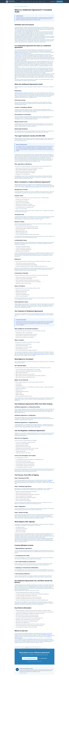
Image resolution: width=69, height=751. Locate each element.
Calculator (27, 1)
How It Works (23, 1)
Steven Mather (27, 646)
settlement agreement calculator (38, 354)
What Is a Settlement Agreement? (22, 6)
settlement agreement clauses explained (32, 186)
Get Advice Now (59, 1)
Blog (37, 1)
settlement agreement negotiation (20, 435)
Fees (31, 1)
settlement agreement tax (40, 314)
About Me (40, 1)
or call (42, 658)
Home (15, 6)
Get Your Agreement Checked (29, 658)
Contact (44, 1)
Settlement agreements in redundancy (21, 92)
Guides (34, 1)
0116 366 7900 (52, 1)
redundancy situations (45, 217)
